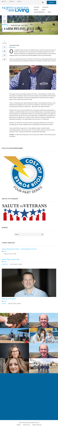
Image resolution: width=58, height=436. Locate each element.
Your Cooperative (39, 12)
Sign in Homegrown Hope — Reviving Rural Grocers (19, 249)
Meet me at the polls (8, 299)
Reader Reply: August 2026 (10, 259)
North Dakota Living (7, 385)
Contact (19, 1)
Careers (19, 424)
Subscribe (51, 2)
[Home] (15, 9)
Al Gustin (13, 47)
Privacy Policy (26, 424)
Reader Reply (5, 264)
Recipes (36, 9)
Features (36, 7)
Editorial (4, 303)
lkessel (5, 251)
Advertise (11, 1)
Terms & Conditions (36, 424)
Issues (43, 9)
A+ (4, 16)
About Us (4, 1)
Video (49, 12)
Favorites (45, 7)
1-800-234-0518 (8, 401)
